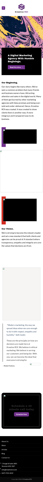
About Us (5, 441)
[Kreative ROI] (21, 8)
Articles (4, 449)
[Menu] (3, 8)
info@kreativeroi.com (9, 470)
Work (4, 445)
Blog (3, 453)
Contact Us (6, 458)
